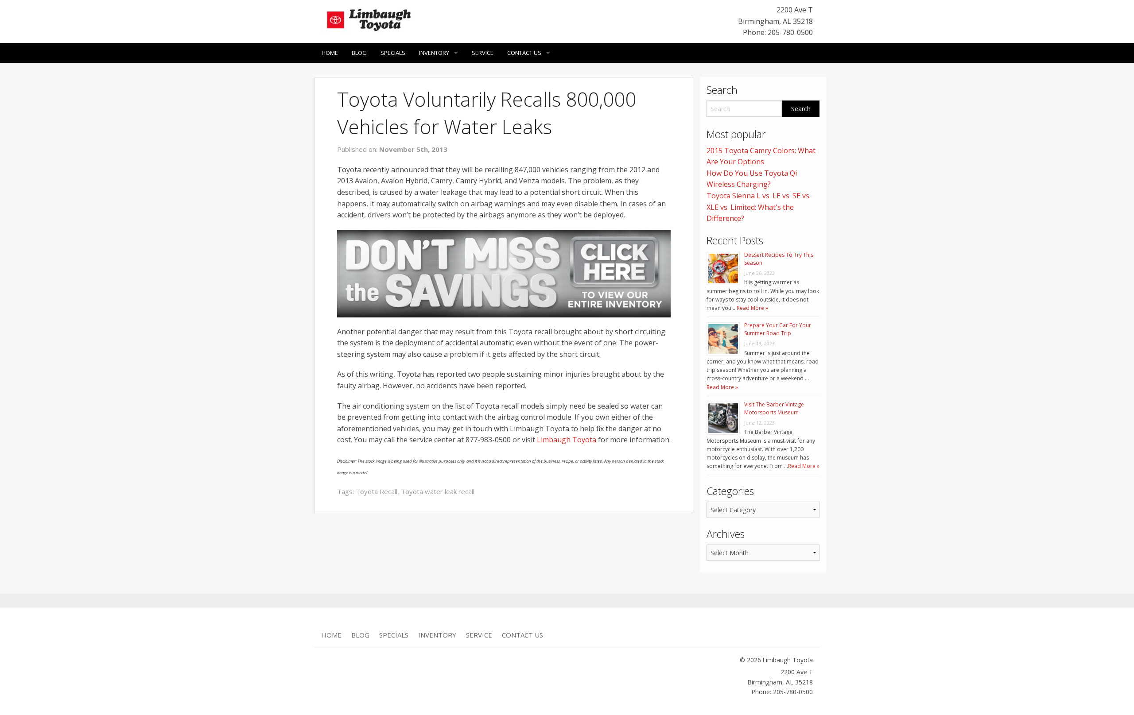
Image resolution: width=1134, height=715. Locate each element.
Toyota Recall (376, 491)
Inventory (434, 53)
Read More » (752, 308)
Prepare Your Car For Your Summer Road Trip (777, 329)
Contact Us (524, 53)
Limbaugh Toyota (566, 439)
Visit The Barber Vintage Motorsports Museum (774, 408)
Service (482, 53)
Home (330, 53)
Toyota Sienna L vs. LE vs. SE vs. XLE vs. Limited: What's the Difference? (759, 207)
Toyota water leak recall (437, 491)
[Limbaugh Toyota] (367, 18)
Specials (393, 53)
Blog (359, 53)
